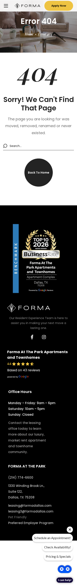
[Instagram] (43, 337)
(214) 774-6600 (20, 477)
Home (29, 34)
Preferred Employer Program (30, 523)
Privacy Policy (15, 573)
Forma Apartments (20, 567)
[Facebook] (32, 337)
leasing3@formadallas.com (30, 511)
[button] (58, 6)
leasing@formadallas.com (30, 505)
